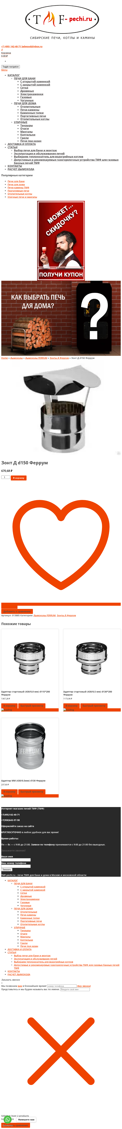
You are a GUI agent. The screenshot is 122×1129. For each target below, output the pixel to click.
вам (20, 985)
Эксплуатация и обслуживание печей (39, 153)
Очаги (24, 128)
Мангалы (26, 131)
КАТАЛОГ (14, 75)
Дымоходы (16, 358)
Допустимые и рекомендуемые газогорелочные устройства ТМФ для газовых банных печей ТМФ (66, 161)
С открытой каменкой (35, 81)
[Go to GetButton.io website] (8, 1126)
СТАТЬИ (12, 147)
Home (4, 358)
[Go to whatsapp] (8, 1120)
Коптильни (27, 134)
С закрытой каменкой (35, 84)
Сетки (24, 87)
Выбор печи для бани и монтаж (35, 150)
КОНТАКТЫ (15, 166)
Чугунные (27, 100)
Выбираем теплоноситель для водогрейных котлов (48, 156)
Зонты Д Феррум (59, 358)
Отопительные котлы (34, 119)
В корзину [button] (9, 705)
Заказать (7, 869)
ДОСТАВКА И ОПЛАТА (22, 144)
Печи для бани (16, 181)
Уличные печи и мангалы (22, 196)
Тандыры (26, 125)
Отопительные (30, 106)
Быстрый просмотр (31, 705)
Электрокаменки (31, 94)
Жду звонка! (84, 985)
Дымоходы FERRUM (36, 358)
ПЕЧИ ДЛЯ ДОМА (25, 103)
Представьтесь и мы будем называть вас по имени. (30, 989)
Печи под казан (30, 141)
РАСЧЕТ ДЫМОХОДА (21, 169)
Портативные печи (33, 116)
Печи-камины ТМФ (18, 187)
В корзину (18, 478)
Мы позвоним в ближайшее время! (24, 985)
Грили (24, 138)
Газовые (26, 97)
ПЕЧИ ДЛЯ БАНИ (24, 78)
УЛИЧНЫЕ (20, 122)
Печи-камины (29, 110)
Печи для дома (16, 184)
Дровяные (27, 91)
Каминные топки (32, 113)
